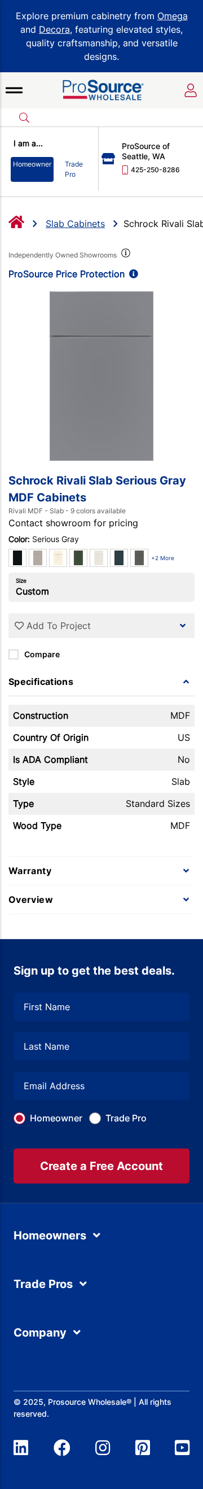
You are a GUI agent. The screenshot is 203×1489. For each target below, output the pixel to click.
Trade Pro (126, 1118)
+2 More (162, 557)
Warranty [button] (29, 870)
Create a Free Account (101, 1166)
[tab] (101, 681)
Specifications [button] (40, 681)
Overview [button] (30, 899)
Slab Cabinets (75, 223)
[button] (14, 90)
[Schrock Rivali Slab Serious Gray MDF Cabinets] (101, 376)
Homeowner (56, 1118)
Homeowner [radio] (32, 164)
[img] (124, 255)
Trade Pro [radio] (74, 169)
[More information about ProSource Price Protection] (131, 274)
